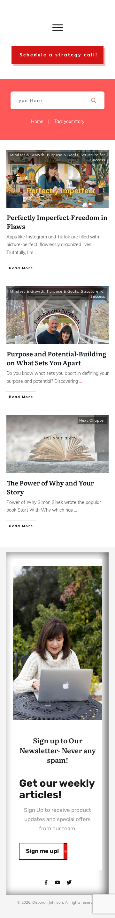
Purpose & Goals (62, 155)
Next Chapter (92, 420)
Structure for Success (93, 157)
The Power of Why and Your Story (50, 487)
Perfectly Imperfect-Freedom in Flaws (57, 221)
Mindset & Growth (27, 155)
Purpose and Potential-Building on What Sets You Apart (56, 358)
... (35, 252)
